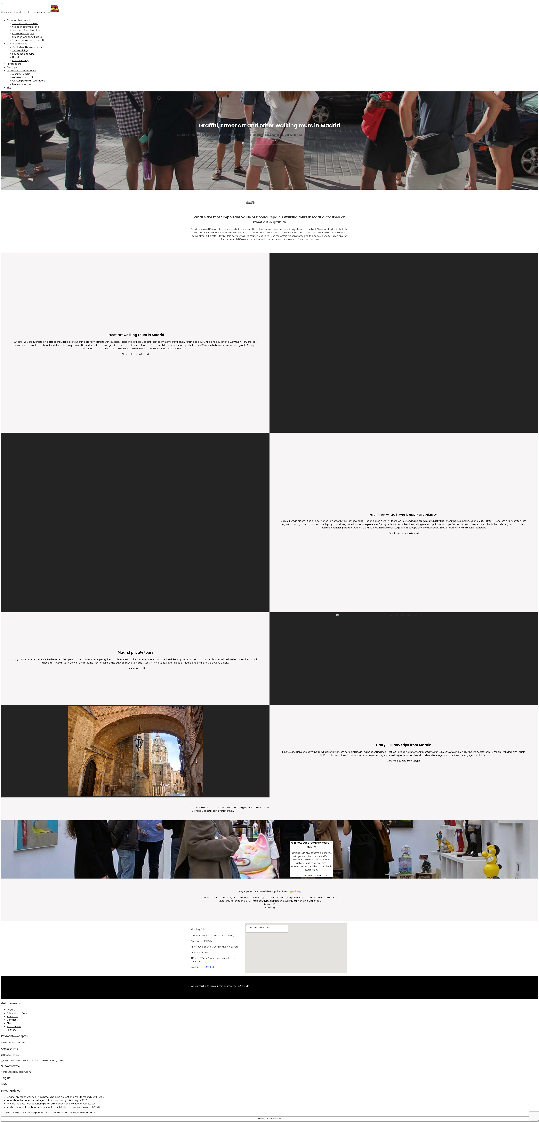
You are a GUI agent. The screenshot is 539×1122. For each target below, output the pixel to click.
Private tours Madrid (135, 668)
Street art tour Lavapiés (25, 23)
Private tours (14, 63)
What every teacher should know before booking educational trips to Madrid (49, 1097)
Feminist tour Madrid (23, 77)
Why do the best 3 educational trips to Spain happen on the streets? (44, 1103)
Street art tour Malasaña (25, 26)
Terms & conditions (54, 1112)
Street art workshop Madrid (27, 37)
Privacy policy (34, 1112)
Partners (11, 1030)
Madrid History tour (22, 84)
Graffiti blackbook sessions (27, 47)
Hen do (16, 57)
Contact (11, 1019)
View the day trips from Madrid (403, 761)
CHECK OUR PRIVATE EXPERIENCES (311, 875)
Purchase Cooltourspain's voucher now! (213, 810)
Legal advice (89, 1112)
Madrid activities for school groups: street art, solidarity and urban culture (47, 1107)
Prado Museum (144, 662)
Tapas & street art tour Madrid (28, 40)
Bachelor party (20, 60)
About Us (12, 1009)
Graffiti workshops (17, 43)
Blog (9, 87)
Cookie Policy (73, 1112)
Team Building (20, 50)
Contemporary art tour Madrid (28, 80)
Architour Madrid (21, 74)
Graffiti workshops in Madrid (404, 533)
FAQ (9, 1023)
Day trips (12, 67)
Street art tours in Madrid (135, 354)
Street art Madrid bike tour (26, 30)
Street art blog (14, 1026)
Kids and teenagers (23, 33)
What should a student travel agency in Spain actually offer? (40, 1100)
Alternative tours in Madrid (21, 70)
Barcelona (12, 1016)
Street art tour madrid (19, 20)
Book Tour (196, 989)
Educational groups (23, 53)
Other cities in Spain (17, 1013)
